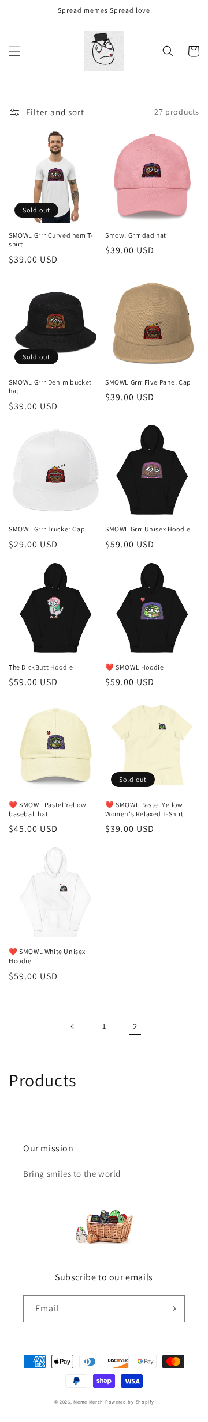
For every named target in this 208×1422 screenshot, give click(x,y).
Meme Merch (89, 1401)
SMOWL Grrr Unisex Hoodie (147, 528)
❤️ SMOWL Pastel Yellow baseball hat (48, 809)
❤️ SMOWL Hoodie (134, 667)
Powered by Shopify (129, 1401)
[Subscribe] (171, 1308)
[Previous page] (73, 1026)
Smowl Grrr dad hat (135, 235)
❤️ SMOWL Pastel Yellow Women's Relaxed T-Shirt (144, 809)
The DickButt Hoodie (41, 667)
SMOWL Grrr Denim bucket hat (50, 387)
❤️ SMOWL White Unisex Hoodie (47, 956)
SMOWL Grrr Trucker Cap (47, 528)
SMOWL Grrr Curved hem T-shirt (51, 240)
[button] (14, 51)
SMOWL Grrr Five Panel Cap (148, 382)
